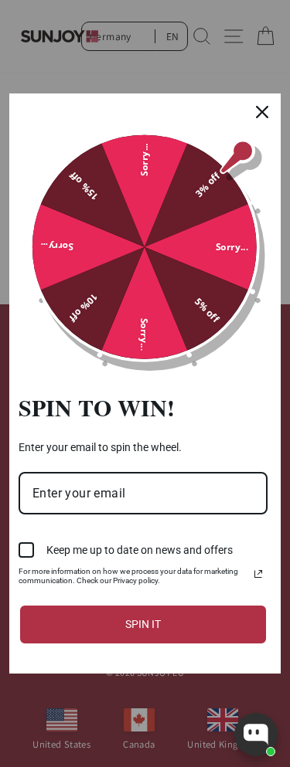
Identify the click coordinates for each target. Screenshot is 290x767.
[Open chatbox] (256, 734)
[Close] (262, 112)
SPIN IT (143, 624)
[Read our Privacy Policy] (258, 574)
